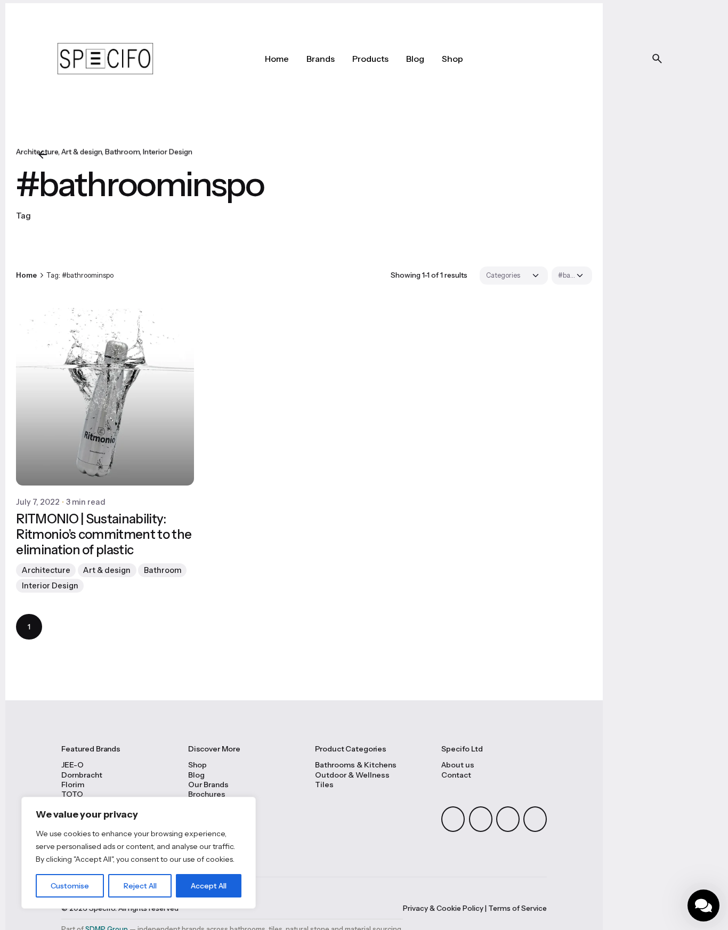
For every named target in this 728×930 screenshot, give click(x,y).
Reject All (140, 886)
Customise (70, 886)
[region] (138, 853)
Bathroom (122, 152)
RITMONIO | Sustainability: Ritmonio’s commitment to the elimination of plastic (103, 534)
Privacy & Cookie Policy (443, 908)
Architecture (46, 570)
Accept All (209, 886)
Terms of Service (517, 908)
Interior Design (167, 152)
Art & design (81, 152)
